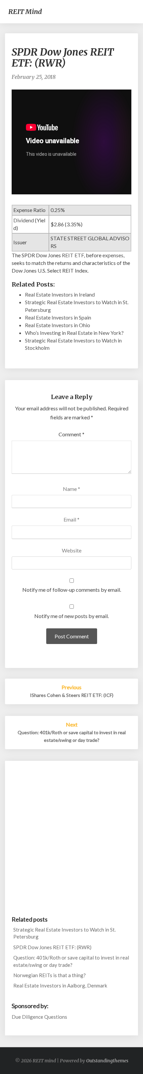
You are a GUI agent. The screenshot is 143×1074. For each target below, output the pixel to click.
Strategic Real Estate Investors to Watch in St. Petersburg (64, 933)
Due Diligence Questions (39, 1017)
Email (71, 519)
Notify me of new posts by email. (71, 616)
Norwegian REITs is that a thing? (49, 975)
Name (71, 489)
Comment (71, 434)
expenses (112, 255)
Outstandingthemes (107, 1061)
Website (71, 550)
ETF (79, 255)
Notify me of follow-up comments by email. (71, 589)
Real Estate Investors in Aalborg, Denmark (60, 985)
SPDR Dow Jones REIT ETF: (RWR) (52, 947)
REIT (67, 255)
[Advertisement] (71, 836)
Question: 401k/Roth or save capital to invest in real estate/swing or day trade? (71, 961)
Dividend (23, 220)
